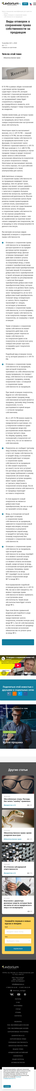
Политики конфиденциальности (12, 1077)
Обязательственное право (12, 58)
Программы (18, 1006)
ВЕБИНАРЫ (18, 1021)
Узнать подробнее (18, 642)
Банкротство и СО (18, 1035)
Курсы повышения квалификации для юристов (17, 11)
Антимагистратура (18, 1062)
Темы (6, 936)
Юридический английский (18, 1052)
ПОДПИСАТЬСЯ (18, 949)
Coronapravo (18, 1056)
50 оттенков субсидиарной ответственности (15, 868)
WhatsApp (11, 927)
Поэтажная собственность (18, 1042)
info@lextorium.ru (18, 984)
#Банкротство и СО (10, 805)
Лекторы (18, 999)
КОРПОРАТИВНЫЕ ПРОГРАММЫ (18, 1032)
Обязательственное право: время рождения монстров (17, 834)
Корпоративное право (18, 1039)
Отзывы (18, 1012)
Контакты (18, 1016)
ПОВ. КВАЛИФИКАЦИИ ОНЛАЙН (18, 1028)
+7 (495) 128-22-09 (24, 987)
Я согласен (7, 1086)
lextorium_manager (19, 990)
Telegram (18, 927)
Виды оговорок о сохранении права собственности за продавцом (15, 16)
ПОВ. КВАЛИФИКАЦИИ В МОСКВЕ (18, 1025)
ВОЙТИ (25, 3)
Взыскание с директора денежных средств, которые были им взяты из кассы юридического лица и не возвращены (18, 904)
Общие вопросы (18, 1059)
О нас (18, 1002)
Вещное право (18, 1049)
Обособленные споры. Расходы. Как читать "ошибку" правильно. (17, 800)
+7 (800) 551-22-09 (11, 987)
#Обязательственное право (12, 839)
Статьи (6, 13)
